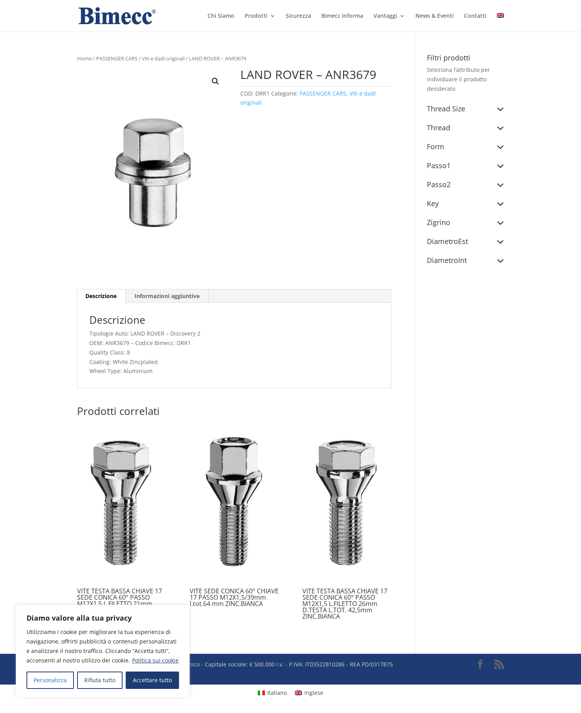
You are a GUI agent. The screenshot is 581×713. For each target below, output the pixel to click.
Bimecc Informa (342, 16)
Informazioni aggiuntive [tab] (167, 296)
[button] (215, 81)
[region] (103, 651)
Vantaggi (385, 16)
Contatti (475, 16)
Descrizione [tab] (101, 296)
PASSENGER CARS (117, 58)
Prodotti (256, 16)
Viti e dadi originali (163, 58)
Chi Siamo (221, 16)
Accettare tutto (152, 680)
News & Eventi (434, 16)
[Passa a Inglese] (500, 22)
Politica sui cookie (155, 660)
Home (84, 58)
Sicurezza (298, 16)
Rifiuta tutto (99, 680)
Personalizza (50, 680)
